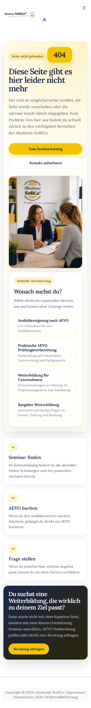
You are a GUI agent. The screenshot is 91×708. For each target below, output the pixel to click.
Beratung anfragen (29, 649)
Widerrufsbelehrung (61, 697)
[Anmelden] (63, 20)
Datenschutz (23, 697)
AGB (39, 697)
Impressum (75, 692)
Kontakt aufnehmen (45, 163)
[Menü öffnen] (84, 7)
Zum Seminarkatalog (45, 149)
